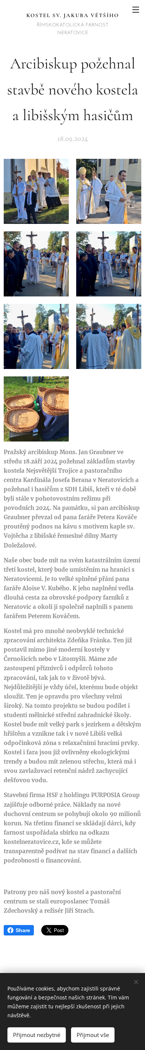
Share (23, 930)
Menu (135, 9)
